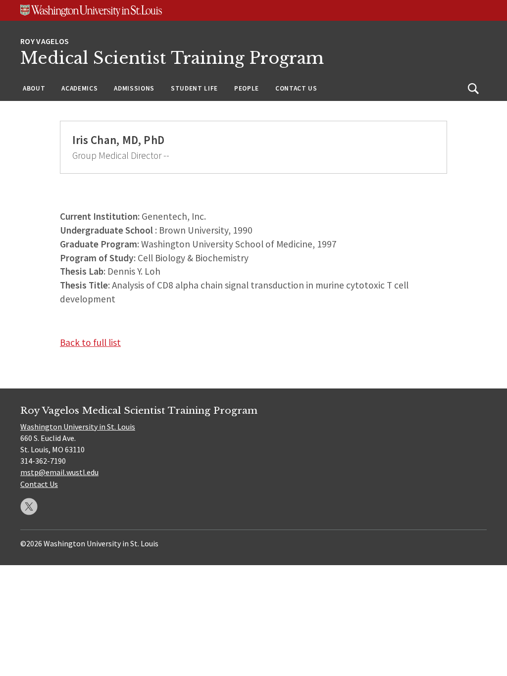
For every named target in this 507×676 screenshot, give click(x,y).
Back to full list (90, 342)
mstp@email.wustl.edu (59, 472)
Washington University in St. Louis (77, 427)
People (246, 88)
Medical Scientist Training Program (172, 58)
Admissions (134, 88)
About (34, 88)
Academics (79, 88)
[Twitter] (29, 506)
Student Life (194, 88)
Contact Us (296, 88)
